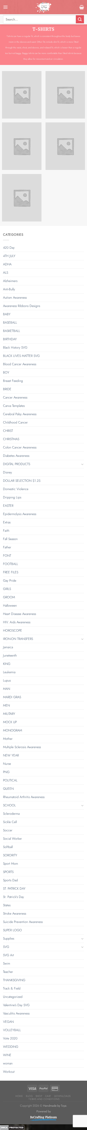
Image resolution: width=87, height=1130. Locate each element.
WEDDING (10, 1046)
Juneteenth (10, 655)
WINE (7, 1055)
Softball (8, 847)
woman (8, 1063)
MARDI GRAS (12, 697)
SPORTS (8, 872)
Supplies (8, 938)
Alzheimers (10, 281)
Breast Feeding (13, 380)
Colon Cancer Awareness (19, 447)
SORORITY (10, 855)
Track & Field (11, 988)
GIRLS (7, 589)
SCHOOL (9, 805)
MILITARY (9, 713)
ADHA (7, 264)
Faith (6, 530)
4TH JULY (9, 256)
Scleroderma (11, 813)
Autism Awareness (15, 297)
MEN (6, 705)
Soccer (7, 830)
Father (7, 547)
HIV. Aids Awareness (16, 622)
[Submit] (80, 19)
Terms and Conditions (44, 1099)
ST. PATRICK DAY (14, 888)
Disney (7, 472)
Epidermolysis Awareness (19, 514)
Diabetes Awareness (16, 455)
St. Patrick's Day (13, 896)
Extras (7, 522)
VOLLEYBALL (12, 1030)
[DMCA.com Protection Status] (12, 1127)
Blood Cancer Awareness (19, 364)
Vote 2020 (10, 1038)
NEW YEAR (11, 755)
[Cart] (81, 7)
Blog (29, 1096)
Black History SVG (15, 347)
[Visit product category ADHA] (21, 146)
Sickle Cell (10, 822)
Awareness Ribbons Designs (21, 306)
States (7, 905)
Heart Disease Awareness (19, 613)
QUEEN (8, 788)
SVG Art (8, 955)
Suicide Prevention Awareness (23, 921)
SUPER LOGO (12, 930)
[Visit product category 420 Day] (21, 95)
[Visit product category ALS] (65, 146)
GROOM (9, 597)
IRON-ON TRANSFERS (18, 638)
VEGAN (8, 1021)
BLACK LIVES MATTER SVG (21, 355)
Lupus (7, 680)
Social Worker (12, 838)
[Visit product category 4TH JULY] (65, 95)
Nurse (7, 763)
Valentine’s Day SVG (16, 1005)
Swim (6, 963)
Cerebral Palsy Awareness (19, 414)
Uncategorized (12, 996)
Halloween (10, 605)
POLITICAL (10, 780)
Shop (39, 1096)
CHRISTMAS (11, 439)
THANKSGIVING (14, 980)
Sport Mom (10, 863)
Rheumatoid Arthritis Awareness (24, 797)
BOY (6, 372)
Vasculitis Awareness (16, 1013)
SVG (6, 946)
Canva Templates (14, 405)
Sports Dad (10, 880)
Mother (8, 738)
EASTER (8, 505)
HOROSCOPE (12, 630)
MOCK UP (10, 722)
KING (6, 663)
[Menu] (5, 7)
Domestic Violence (15, 489)
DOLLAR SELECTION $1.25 (21, 480)
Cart (48, 1096)
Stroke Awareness (14, 913)
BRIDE (7, 389)
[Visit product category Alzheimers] (21, 197)
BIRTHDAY (10, 339)
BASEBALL (10, 322)
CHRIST (8, 430)
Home (19, 1096)
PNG (6, 772)
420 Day (9, 247)
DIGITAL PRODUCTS (16, 464)
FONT (7, 555)
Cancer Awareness (15, 397)
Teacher (8, 971)
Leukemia (9, 672)
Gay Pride (9, 580)
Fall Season (10, 539)
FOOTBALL (10, 564)
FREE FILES (10, 572)
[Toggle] (82, 464)
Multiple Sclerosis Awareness (22, 747)
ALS (5, 272)
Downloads (62, 1096)
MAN (6, 688)
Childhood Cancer (15, 422)
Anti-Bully (9, 289)
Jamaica (8, 647)
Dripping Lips (12, 497)
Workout (9, 1071)
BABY (7, 314)
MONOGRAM (12, 730)
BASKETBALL (11, 330)
